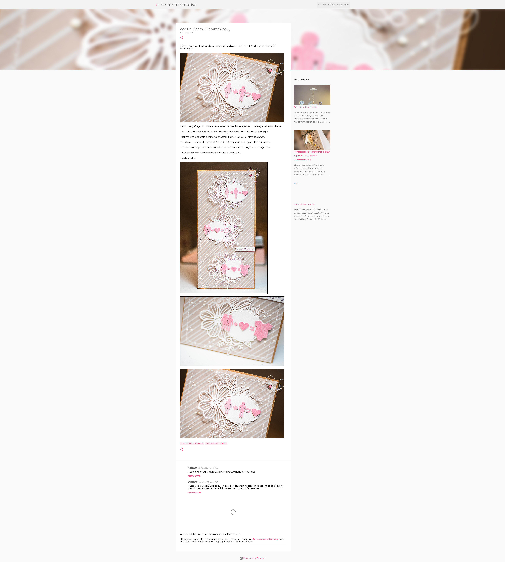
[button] (181, 38)
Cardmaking (212, 443)
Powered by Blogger (254, 558)
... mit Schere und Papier (192, 443)
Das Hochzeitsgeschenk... (306, 107)
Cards (223, 443)
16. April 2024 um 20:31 (208, 482)
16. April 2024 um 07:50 (208, 468)
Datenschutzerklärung (265, 539)
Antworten (194, 476)
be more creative (179, 4)
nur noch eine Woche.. (304, 204)
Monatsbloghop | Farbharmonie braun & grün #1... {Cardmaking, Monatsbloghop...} (312, 156)
